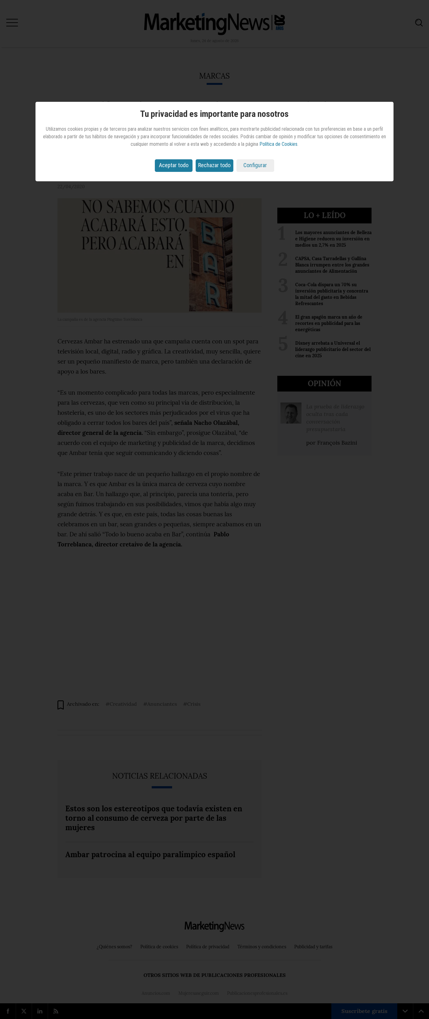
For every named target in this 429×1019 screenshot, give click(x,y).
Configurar (255, 165)
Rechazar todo (214, 165)
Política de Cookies (278, 144)
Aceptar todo (173, 165)
